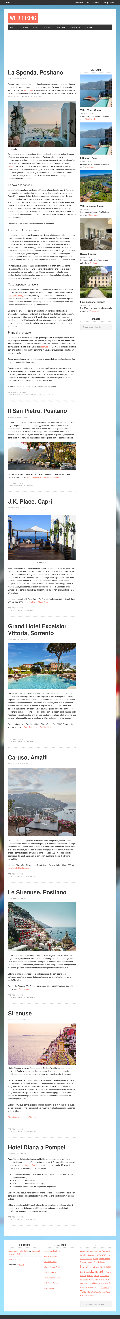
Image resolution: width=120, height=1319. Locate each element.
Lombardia (98, 1271)
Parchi (106, 1275)
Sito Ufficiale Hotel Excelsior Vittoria (39, 727)
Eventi (95, 1258)
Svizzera (91, 1287)
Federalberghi (104, 1258)
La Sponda (28, 90)
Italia (41, 395)
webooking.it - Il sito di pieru (18, 1251)
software (83, 1287)
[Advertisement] (60, 47)
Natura (96, 1275)
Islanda (97, 1267)
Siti (110, 1283)
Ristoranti (23, 392)
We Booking (23, 18)
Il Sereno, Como (89, 158)
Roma (105, 1283)
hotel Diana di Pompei (29, 1165)
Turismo (85, 1291)
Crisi (108, 1255)
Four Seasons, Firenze (92, 302)
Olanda (102, 1276)
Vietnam (103, 1292)
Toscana (105, 1287)
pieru (10, 1259)
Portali (92, 1279)
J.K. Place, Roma (51, 1283)
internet (92, 1266)
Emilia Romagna (86, 1258)
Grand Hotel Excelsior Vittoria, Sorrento (37, 629)
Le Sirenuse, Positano (37, 892)
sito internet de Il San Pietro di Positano (43, 477)
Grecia (102, 1262)
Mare (36, 1131)
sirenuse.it (45, 346)
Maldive (108, 1272)
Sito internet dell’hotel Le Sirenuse (22, 1117)
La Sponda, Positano (35, 72)
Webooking (90, 1295)
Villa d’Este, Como (90, 110)
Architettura (94, 1251)
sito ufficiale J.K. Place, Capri (36, 602)
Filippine (83, 1262)
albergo (12, 166)
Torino (97, 1287)
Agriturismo (84, 1251)
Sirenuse (20, 1013)
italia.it (108, 1266)
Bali (100, 1251)
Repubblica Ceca (86, 1283)
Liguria (88, 1272)
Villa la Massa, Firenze (92, 206)
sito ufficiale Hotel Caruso (18, 868)
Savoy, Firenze (88, 254)
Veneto (98, 1291)
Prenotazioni (49, 395)
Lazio (82, 1271)
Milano (83, 1275)
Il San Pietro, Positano (37, 410)
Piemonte (84, 1279)
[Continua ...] (90, 119)
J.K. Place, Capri (30, 501)
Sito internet (24, 989)
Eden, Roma (49, 1288)
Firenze (90, 1261)
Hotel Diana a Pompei (36, 1147)
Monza (17, 1259)
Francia (97, 1262)
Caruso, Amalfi (28, 757)
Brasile (91, 1255)
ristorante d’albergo (16, 295)
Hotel (36, 395)
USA (93, 1291)
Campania (29, 395)
